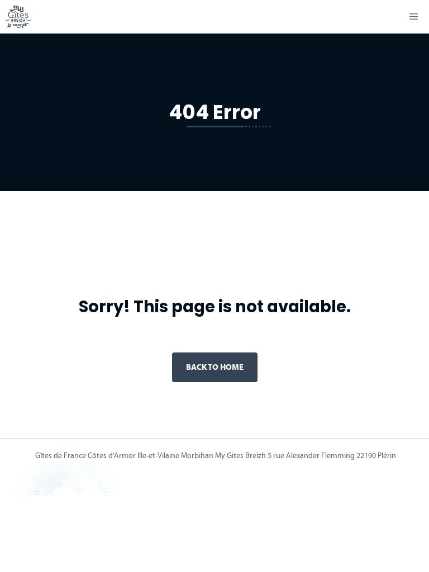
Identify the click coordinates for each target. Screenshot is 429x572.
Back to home (215, 366)
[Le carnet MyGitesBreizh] (18, 17)
